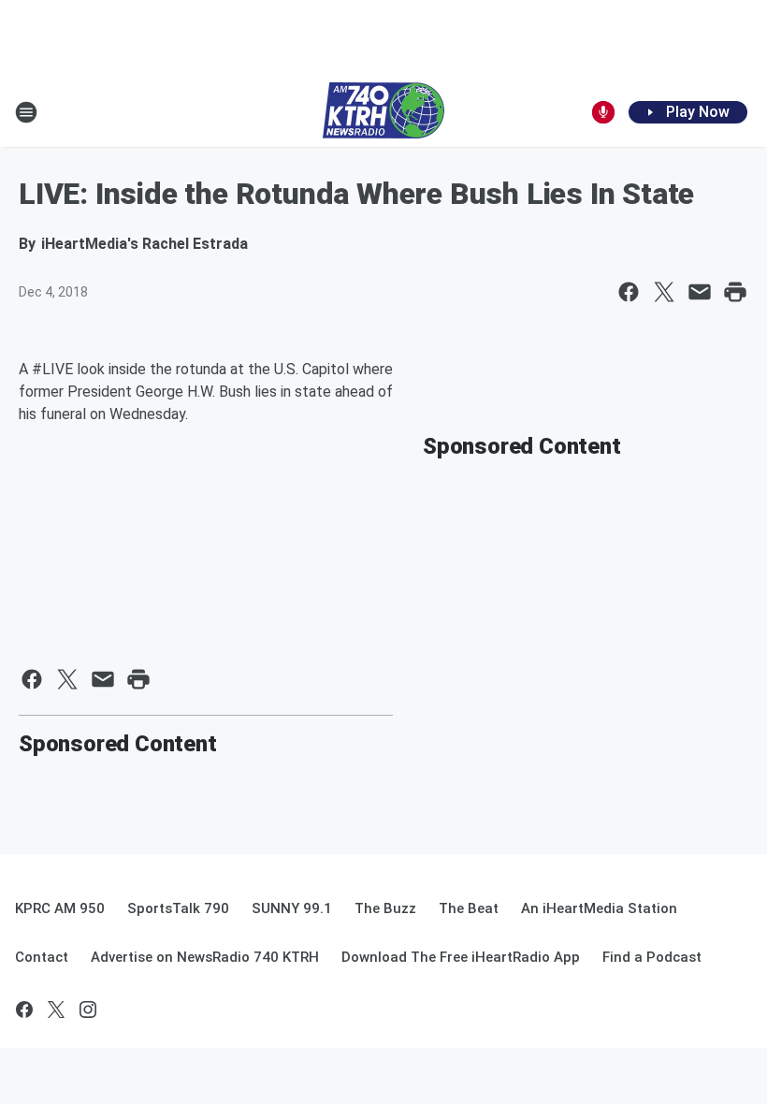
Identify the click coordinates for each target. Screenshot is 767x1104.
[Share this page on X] (664, 292)
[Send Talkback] (603, 112)
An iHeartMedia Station (599, 908)
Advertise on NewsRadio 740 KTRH (205, 957)
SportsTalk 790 (178, 908)
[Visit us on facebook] (24, 1009)
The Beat (469, 908)
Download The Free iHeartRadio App (460, 957)
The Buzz (385, 908)
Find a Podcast (652, 957)
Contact (41, 957)
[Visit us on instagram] (88, 1009)
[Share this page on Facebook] (628, 292)
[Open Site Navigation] (26, 112)
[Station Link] (383, 112)
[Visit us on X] (56, 1009)
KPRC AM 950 (60, 908)
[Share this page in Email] (700, 292)
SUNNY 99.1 (292, 908)
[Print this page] (735, 292)
